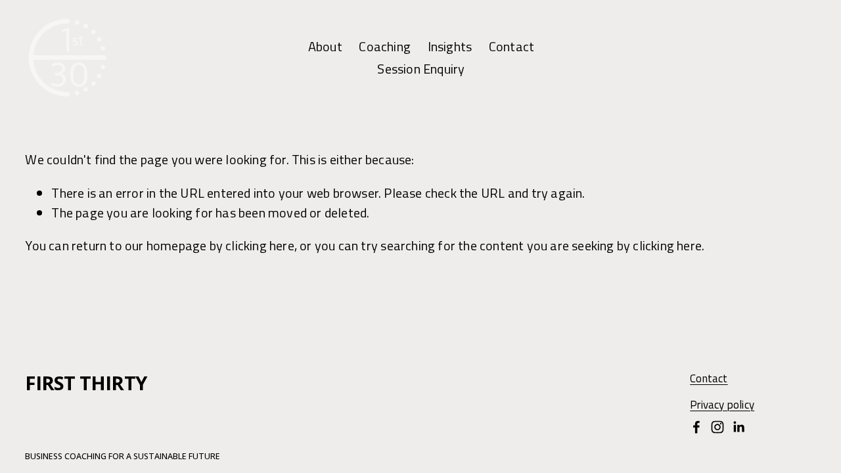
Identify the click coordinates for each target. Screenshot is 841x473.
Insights (450, 46)
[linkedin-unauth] (738, 427)
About (325, 46)
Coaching (385, 46)
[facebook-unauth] (696, 427)
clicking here (259, 245)
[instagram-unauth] (717, 427)
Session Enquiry (421, 68)
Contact (511, 46)
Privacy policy (722, 405)
